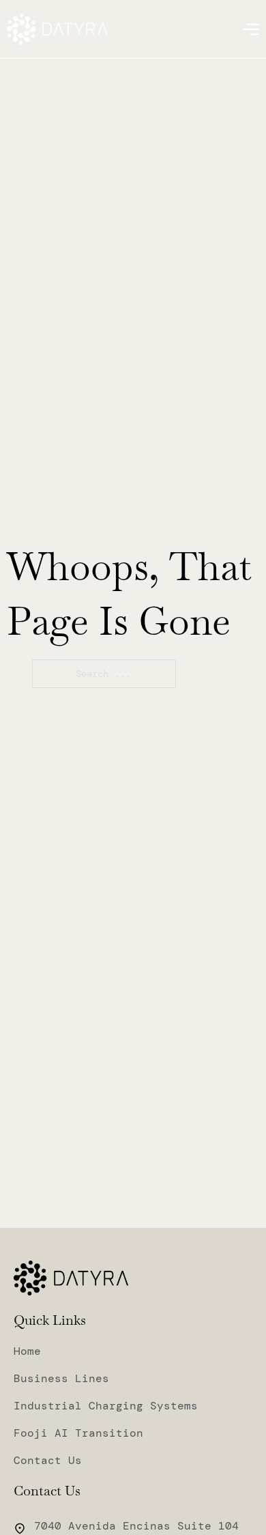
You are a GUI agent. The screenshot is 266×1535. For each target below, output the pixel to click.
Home (27, 1351)
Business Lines (61, 1378)
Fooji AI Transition (78, 1433)
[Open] (251, 29)
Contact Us (48, 1460)
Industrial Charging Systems (106, 1406)
